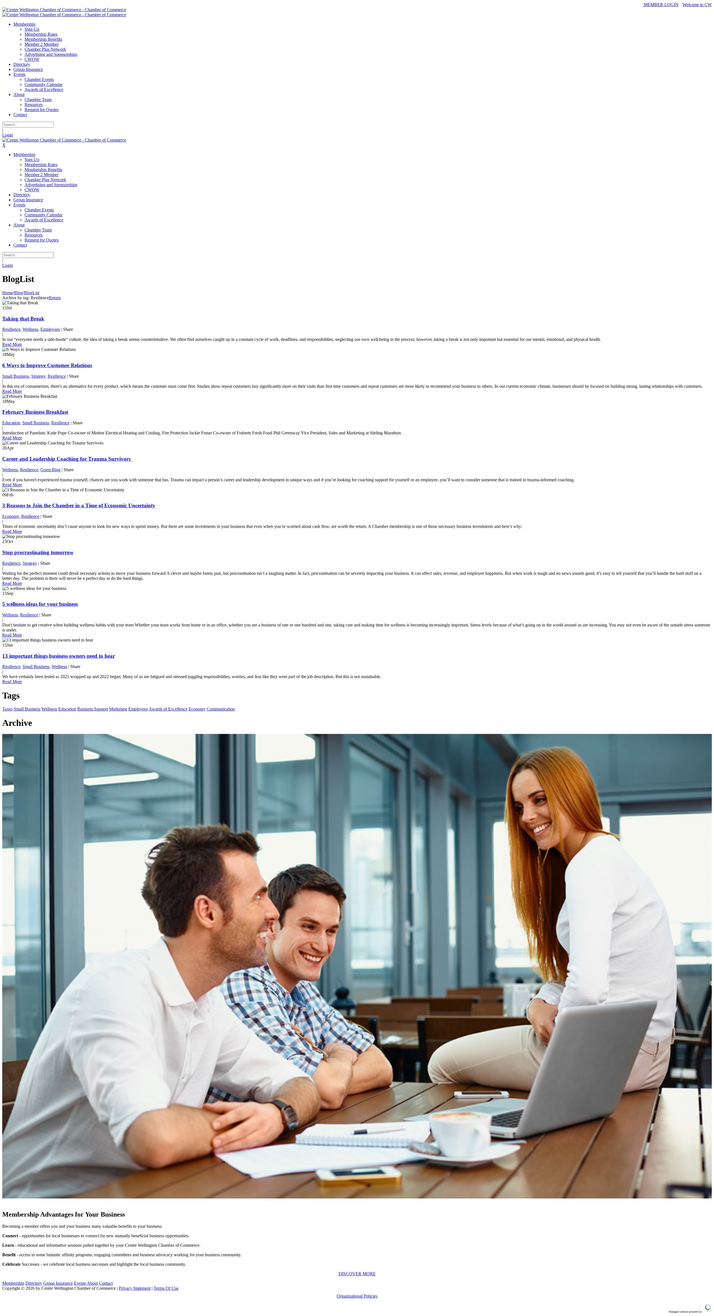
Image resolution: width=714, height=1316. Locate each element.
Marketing (118, 709)
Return (55, 297)
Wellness (30, 329)
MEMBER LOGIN (661, 4)
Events (80, 1283)
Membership (13, 1283)
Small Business (15, 376)
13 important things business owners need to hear (58, 656)
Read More (12, 344)
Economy (10, 516)
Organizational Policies (357, 1296)
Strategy (38, 376)
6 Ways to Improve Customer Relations (47, 365)
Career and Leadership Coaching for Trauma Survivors (67, 459)
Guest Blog (50, 469)
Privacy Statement (135, 1288)
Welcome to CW (697, 4)
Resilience (11, 329)
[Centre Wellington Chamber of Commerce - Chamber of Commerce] (64, 9)
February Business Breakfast (35, 412)
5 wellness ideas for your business (40, 604)
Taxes (7, 709)
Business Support (92, 709)
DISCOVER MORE (357, 1273)
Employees (50, 329)
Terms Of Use (166, 1288)
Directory (33, 1283)
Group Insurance (58, 1283)
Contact (106, 1283)
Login (7, 135)
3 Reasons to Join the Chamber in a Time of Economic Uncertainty (78, 505)
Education (11, 422)
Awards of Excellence (168, 709)
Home (7, 292)
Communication (221, 709)
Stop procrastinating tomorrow (38, 552)
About (92, 1283)
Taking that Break (23, 319)
